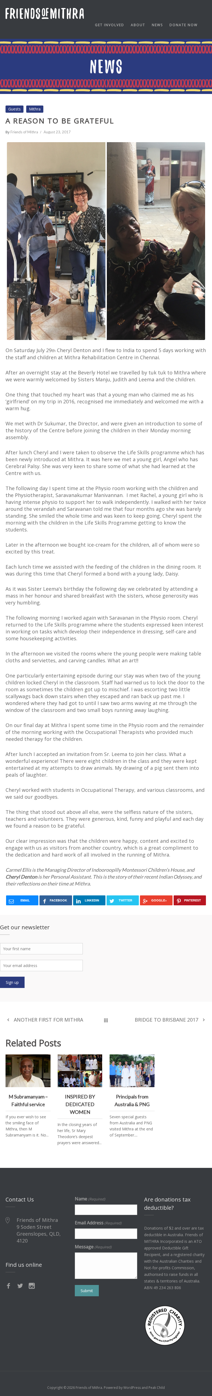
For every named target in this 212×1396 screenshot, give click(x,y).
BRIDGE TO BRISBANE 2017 (166, 1019)
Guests (14, 109)
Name (90, 1199)
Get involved (109, 25)
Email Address (98, 1223)
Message (93, 1247)
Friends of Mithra (24, 132)
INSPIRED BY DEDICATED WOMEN (80, 1073)
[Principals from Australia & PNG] (148, 1060)
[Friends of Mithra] (45, 13)
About (138, 25)
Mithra (35, 109)
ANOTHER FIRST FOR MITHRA (48, 1019)
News (157, 25)
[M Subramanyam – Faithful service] (44, 1060)
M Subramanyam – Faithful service (28, 1073)
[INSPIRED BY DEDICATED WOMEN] (96, 1060)
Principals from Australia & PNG (132, 1069)
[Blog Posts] (106, 1019)
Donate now (183, 25)
